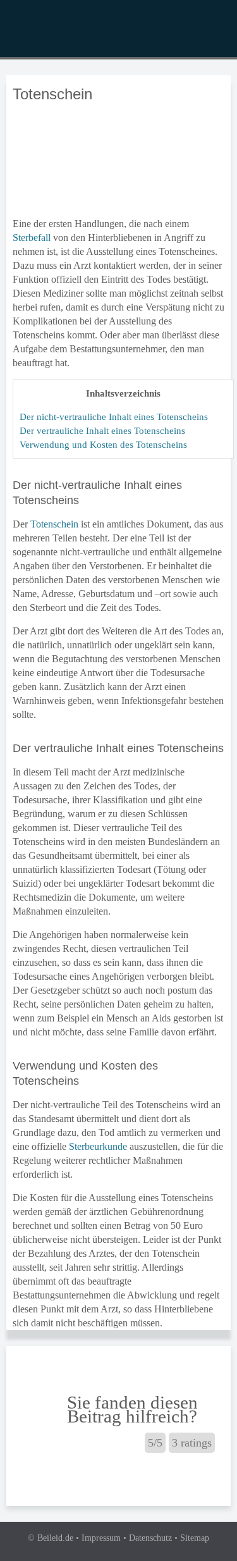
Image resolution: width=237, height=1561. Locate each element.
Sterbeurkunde (98, 1146)
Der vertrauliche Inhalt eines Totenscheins (102, 430)
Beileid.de (55, 1538)
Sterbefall (32, 237)
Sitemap (194, 1538)
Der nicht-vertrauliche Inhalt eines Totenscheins (114, 416)
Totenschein (54, 524)
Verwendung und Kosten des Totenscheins (103, 444)
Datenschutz (150, 1538)
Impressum (101, 1538)
